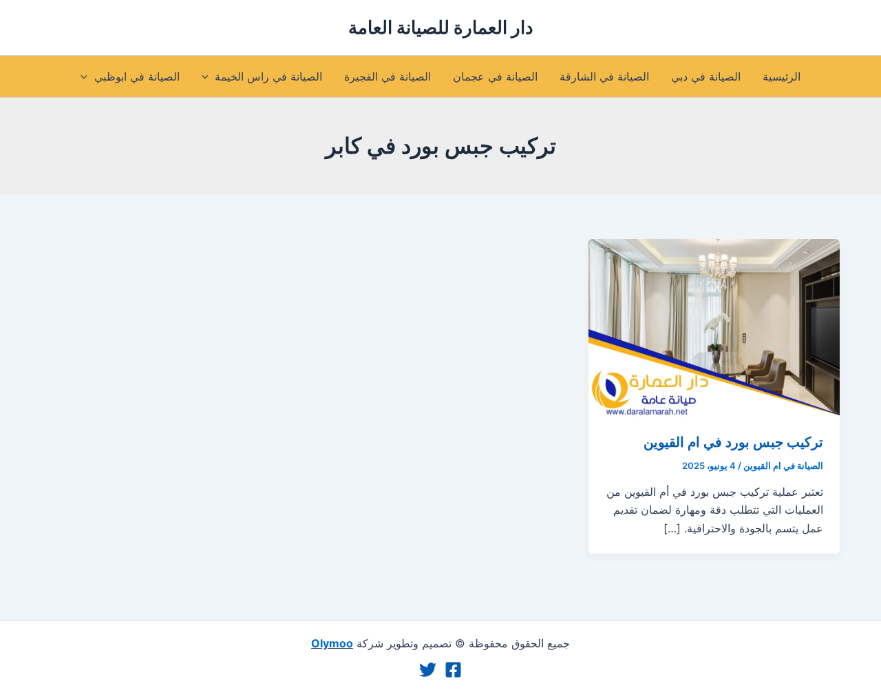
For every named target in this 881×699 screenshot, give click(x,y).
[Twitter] (427, 669)
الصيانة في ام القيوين (783, 465)
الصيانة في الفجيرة (387, 76)
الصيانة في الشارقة (604, 76)
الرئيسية (781, 76)
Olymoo (332, 643)
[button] (208, 76)
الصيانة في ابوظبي (137, 76)
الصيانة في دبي (706, 76)
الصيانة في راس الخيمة (268, 76)
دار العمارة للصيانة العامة (440, 27)
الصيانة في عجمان (495, 76)
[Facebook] (453, 669)
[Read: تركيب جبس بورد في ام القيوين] (714, 326)
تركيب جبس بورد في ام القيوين (733, 442)
